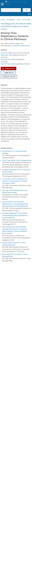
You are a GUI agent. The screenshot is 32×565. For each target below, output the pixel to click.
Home (3, 20)
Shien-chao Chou (6, 55)
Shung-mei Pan (6, 59)
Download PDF (9, 68)
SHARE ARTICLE (9, 73)
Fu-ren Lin (4, 53)
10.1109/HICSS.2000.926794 (20, 46)
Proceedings (10, 20)
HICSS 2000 (26, 20)
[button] (29, 14)
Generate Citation (8, 77)
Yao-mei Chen (5, 64)
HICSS (19, 20)
